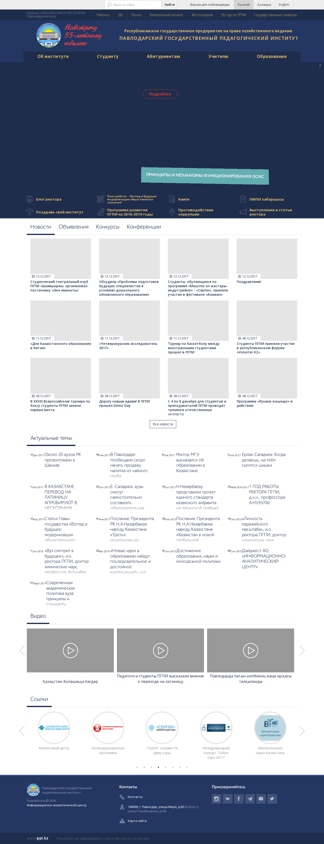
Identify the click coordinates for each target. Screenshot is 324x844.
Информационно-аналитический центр (57, 805)
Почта (136, 15)
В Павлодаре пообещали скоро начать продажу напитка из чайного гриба (129, 465)
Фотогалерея (202, 15)
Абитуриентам (163, 56)
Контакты (135, 797)
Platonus (103, 15)
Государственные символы (275, 15)
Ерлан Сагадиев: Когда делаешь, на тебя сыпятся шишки (263, 460)
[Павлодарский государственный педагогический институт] (69, 36)
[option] (70, 656)
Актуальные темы (51, 438)
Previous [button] (22, 650)
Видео (38, 616)
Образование (272, 56)
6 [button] (172, 767)
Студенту (108, 56)
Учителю (218, 56)
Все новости (163, 424)
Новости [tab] (40, 227)
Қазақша (264, 4)
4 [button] (158, 767)
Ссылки (39, 699)
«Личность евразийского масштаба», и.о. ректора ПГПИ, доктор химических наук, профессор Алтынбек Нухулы (264, 534)
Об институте (53, 56)
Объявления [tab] (73, 227)
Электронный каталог (166, 15)
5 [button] (165, 767)
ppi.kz (37, 838)
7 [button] (179, 767)
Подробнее (160, 94)
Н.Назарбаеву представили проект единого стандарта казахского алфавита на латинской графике (197, 497)
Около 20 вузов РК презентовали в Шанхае (63, 460)
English (284, 4)
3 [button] (151, 767)
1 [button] (137, 767)
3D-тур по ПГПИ (233, 15)
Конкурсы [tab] (107, 227)
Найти (170, 5)
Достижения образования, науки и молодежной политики (198, 556)
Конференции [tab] (144, 227)
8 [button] (187, 767)
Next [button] (302, 650)
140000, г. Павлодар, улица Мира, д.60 (163, 809)
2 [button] (144, 767)
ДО (120, 15)
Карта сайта (137, 821)
